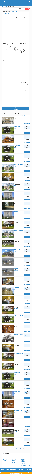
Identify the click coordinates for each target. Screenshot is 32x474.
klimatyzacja (23, 46)
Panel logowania (18, 470)
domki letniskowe (5, 459)
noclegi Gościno (23, 462)
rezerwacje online (6, 13)
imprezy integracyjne (24, 86)
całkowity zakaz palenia (16, 45)
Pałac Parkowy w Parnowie (18, 334)
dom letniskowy (15, 17)
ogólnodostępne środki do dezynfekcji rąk (16, 101)
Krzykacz (15, 251)
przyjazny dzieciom (16, 91)
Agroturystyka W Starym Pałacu (19, 221)
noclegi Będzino (23, 461)
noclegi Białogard (23, 456)
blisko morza (23, 95)
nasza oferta (29, 469)
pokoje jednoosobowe (7, 48)
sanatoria (13, 461)
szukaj (28, 8)
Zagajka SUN (16, 381)
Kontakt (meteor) (8, 469)
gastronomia (14, 39)
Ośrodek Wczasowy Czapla (18, 230)
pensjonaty (13, 457)
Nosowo (15, 213)
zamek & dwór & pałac (15, 38)
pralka (5, 61)
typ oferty (13, 13)
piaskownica (15, 87)
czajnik (22, 51)
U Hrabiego (16, 277)
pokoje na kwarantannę (16, 102)
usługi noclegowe (14, 463)
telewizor (23, 48)
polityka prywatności (20, 469)
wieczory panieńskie (24, 90)
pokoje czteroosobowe (7, 46)
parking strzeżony (15, 48)
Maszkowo (15, 355)
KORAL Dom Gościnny (17, 296)
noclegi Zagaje (23, 463)
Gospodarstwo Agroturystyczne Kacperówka (21, 353)
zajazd (13, 37)
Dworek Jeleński (16, 438)
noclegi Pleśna (23, 460)
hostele (4, 461)
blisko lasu (23, 94)
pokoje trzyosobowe (7, 49)
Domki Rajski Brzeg (17, 372)
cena (21, 13)
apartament (14, 15)
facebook (3, 469)
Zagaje (15, 317)
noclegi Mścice (23, 459)
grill (22, 52)
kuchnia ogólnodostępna (24, 54)
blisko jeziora (23, 93)
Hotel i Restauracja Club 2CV (18, 391)
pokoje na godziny (24, 61)
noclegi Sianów (23, 458)
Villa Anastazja (16, 287)
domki (5, 45)
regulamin (13, 469)
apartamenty (6, 44)
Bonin (14, 175)
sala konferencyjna (24, 87)
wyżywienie (4, 460)
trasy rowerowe (23, 76)
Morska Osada (16, 154)
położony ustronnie (24, 96)
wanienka (14, 92)
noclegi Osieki (23, 457)
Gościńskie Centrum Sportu (18, 325)
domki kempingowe (5, 458)
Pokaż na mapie (16, 109)
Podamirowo (15, 431)
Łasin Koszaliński (16, 270)
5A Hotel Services (17, 344)
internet (14, 46)
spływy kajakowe (24, 75)
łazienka (22, 47)
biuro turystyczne (15, 16)
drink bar (14, 61)
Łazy (14, 412)
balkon (22, 45)
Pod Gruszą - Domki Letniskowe (19, 315)
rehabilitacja (15, 50)
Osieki (14, 421)
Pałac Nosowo (16, 211)
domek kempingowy (15, 18)
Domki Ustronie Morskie (18, 258)
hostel (13, 20)
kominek (22, 53)
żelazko (22, 49)
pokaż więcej (13, 41)
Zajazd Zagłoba (16, 202)
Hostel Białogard (16, 400)
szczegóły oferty (26, 123)
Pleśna (15, 185)
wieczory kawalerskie (24, 89)
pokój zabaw (15, 89)
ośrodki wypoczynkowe (15, 456)
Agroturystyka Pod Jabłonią (18, 306)
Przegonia (15, 204)
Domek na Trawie (17, 126)
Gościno (15, 327)
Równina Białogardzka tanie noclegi (25, 465)
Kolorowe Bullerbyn (17, 145)
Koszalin (15, 289)
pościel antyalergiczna (24, 84)
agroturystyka (14, 14)
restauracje (13, 460)
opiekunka (14, 86)
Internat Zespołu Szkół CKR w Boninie (20, 173)
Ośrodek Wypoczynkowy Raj (18, 164)
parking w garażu (15, 49)
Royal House (16, 192)
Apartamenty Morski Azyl (18, 410)
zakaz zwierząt (15, 51)
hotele (3, 462)
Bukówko (15, 223)
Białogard (15, 194)
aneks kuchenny (23, 44)
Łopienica (15, 147)
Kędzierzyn (15, 440)
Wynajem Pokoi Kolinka (18, 419)
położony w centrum (24, 97)
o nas (25, 469)
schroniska (13, 462)
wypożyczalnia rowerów (24, 78)
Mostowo (15, 166)
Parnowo (15, 336)
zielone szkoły (23, 91)
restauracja (14, 40)
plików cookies (7, 472)
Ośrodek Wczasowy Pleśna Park (19, 183)
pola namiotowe (14, 459)
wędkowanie (23, 77)
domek (13, 19)
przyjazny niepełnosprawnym (24, 82)
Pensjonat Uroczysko (17, 249)
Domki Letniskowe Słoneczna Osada (20, 429)
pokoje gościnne (14, 458)
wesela (22, 88)
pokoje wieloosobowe (7, 50)
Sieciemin (15, 128)
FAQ (15, 469)
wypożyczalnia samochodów (23, 65)
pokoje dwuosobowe (7, 47)
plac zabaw (14, 88)
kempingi (4, 463)
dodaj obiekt (13, 470)
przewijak (14, 90)
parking (14, 47)
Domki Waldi (16, 268)
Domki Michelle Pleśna (17, 135)
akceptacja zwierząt (16, 44)
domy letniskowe (5, 457)
